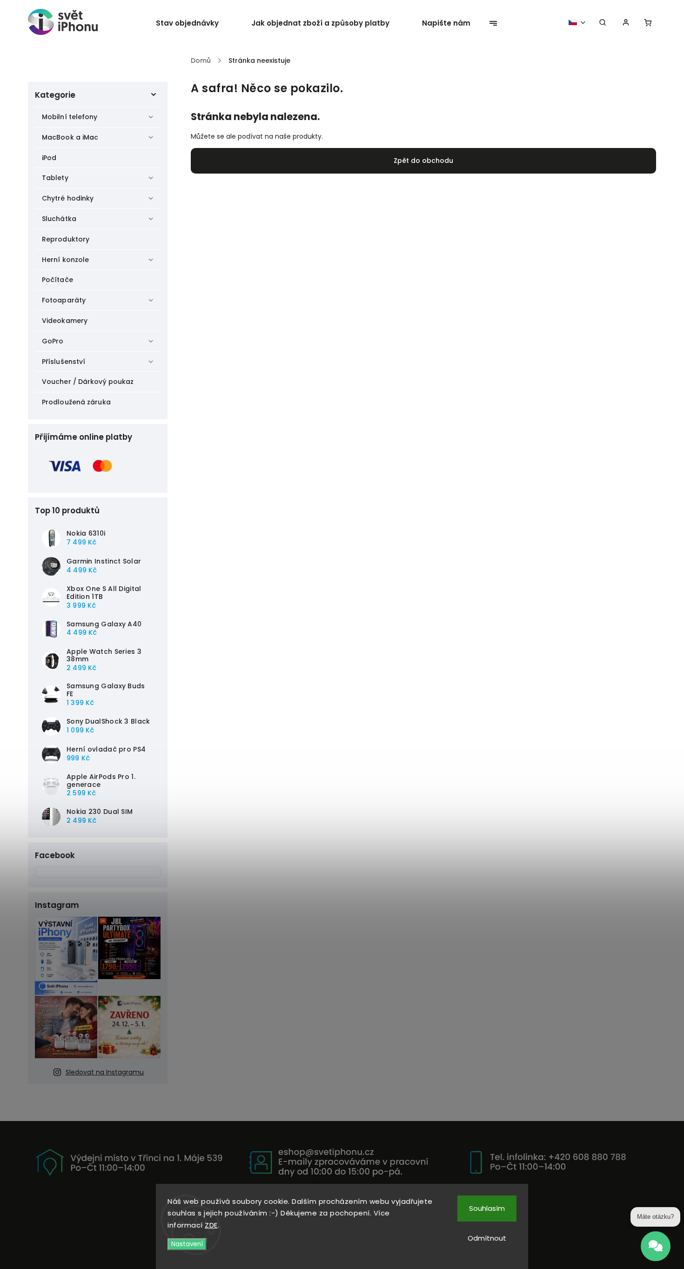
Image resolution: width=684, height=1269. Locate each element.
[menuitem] (195, 23)
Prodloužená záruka (76, 402)
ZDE (211, 1225)
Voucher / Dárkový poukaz (88, 381)
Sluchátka (59, 218)
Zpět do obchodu (423, 160)
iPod (49, 157)
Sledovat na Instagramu (105, 1072)
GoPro (53, 341)
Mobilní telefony (70, 116)
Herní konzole (65, 259)
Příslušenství (63, 361)
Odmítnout (487, 1238)
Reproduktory (65, 239)
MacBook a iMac (70, 137)
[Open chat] (656, 1241)
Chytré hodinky (68, 198)
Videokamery (64, 320)
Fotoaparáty (64, 300)
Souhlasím (487, 1208)
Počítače (57, 279)
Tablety (55, 177)
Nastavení (187, 1244)
